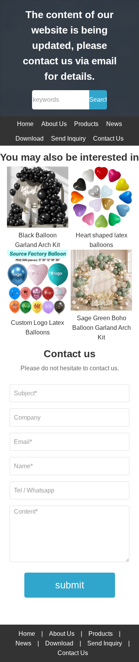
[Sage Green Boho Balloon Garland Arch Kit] (101, 282)
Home (25, 124)
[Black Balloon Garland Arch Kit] (37, 198)
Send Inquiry (68, 138)
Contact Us (108, 138)
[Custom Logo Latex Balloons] (37, 284)
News (114, 124)
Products (86, 124)
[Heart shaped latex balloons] (101, 198)
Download (29, 138)
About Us (54, 124)
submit (69, 585)
